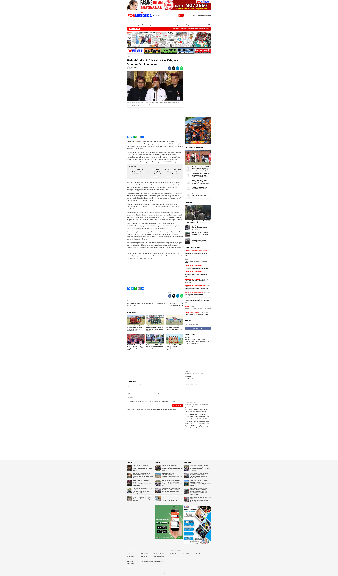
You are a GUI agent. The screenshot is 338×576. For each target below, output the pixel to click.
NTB (198, 299)
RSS (199, 553)
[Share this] (169, 68)
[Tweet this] (173, 68)
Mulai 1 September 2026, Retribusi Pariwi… (200, 484)
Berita (196, 250)
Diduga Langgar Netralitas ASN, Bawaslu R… (197, 301)
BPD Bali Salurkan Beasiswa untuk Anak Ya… (172, 469)
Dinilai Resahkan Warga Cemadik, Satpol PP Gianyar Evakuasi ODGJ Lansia (198, 221)
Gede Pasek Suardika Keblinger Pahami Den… (196, 315)
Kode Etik (157, 559)
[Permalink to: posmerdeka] (129, 68)
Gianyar (143, 465)
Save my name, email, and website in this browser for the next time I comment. (152, 401)
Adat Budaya (187, 250)
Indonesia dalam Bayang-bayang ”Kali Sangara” (199, 188)
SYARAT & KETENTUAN (160, 561)
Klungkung (164, 474)
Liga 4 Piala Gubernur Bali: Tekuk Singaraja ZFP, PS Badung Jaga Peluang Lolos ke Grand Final (197, 426)
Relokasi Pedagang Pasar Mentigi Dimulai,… (172, 477)
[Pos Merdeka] (141, 15)
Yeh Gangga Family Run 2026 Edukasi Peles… (170, 492)
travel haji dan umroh (191, 414)
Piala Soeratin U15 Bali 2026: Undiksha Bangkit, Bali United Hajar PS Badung (200, 175)
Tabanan (199, 279)
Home (128, 554)
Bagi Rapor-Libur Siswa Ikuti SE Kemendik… (194, 295)
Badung (193, 250)
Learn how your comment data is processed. (163, 409)
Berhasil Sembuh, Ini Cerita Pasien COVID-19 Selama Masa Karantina (170, 303)
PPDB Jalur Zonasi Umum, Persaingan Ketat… (196, 275)
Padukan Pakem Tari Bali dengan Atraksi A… (143, 477)
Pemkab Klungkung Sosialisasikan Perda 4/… (172, 484)
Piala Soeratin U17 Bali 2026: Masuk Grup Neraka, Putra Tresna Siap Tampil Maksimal (200, 182)
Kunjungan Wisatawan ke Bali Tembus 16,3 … (199, 501)
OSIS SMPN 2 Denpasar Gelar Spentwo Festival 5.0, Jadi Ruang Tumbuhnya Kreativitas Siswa (136, 347)
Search (181, 15)
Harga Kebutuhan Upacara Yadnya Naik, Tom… (170, 499)
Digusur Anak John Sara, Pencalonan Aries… (196, 261)
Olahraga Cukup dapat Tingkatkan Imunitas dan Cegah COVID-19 (140, 303)
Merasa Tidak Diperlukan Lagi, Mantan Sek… (196, 289)
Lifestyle (147, 465)
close (124, 0)
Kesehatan (192, 489)
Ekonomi (194, 279)
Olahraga (192, 491)
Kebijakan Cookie (132, 559)
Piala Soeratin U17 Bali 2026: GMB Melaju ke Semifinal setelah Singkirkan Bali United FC (174, 328)
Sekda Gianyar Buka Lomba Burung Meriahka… (141, 492)
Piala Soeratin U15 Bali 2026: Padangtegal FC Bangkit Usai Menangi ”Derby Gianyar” (200, 168)
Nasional (199, 258)
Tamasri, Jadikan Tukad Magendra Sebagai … (143, 499)
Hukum (195, 312)
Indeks (129, 566)
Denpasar (194, 258)
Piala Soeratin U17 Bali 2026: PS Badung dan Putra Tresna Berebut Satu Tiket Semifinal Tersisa (154, 328)
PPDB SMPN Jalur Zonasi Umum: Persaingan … (198, 308)
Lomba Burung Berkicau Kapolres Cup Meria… (143, 469)
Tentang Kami (144, 554)
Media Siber (130, 556)
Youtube (187, 553)
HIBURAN (205, 250)
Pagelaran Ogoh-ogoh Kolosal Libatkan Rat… (196, 254)
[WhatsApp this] (181, 68)
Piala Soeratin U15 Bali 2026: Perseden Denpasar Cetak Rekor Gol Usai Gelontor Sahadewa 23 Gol (135, 328)
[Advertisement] (116, 35)
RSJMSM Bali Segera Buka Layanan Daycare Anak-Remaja (200, 241)
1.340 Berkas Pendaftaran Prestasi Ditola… (197, 268)
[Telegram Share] (177, 68)
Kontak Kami (144, 559)
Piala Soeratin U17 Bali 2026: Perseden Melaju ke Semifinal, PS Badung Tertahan (155, 346)
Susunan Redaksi (159, 554)
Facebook (174, 553)
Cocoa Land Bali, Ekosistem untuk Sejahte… (195, 281)
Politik (204, 258)
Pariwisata (141, 474)
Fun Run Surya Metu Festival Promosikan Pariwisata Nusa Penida (199, 234)
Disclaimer (143, 556)
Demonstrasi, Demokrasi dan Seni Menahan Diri (199, 194)
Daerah (200, 250)
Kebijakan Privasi (159, 556)
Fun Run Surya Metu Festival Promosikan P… (198, 493)
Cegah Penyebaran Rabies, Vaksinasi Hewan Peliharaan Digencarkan (199, 227)
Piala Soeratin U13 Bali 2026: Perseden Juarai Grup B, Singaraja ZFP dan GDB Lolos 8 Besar (174, 347)
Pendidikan (187, 267)
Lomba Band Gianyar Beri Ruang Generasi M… (142, 484)
